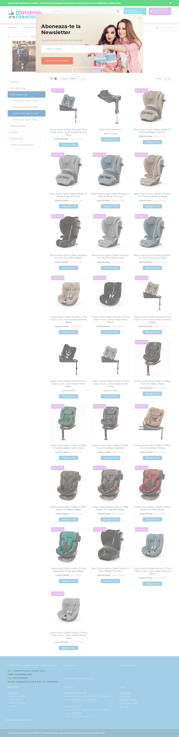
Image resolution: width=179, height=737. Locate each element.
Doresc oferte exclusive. (57, 61)
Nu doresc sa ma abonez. (87, 72)
